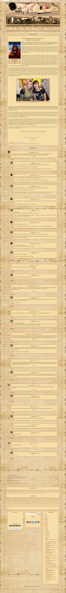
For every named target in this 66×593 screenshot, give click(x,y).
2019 (45, 519)
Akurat (8, 502)
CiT (18, 504)
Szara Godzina (53, 501)
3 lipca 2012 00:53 (37, 222)
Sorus (33, 506)
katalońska (44, 490)
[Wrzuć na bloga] (19, 142)
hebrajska (57, 492)
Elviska (31, 406)
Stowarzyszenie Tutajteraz (38, 506)
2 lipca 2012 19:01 (36, 265)
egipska (49, 492)
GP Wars (42, 504)
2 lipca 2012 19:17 (37, 286)
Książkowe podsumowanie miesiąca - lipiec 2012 (51, 540)
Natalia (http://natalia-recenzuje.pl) (31, 334)
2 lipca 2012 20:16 (37, 346)
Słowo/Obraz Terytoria (45, 506)
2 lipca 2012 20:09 (37, 186)
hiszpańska (30, 490)
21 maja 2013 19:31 (36, 443)
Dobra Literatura (22, 504)
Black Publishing (11, 500)
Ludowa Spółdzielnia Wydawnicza (43, 505)
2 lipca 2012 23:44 (37, 210)
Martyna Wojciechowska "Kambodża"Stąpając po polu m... (50, 563)
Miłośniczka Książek (31, 286)
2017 (45, 522)
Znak (23, 499)
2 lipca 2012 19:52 (37, 175)
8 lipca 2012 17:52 (36, 424)
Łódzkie (16, 502)
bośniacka (46, 492)
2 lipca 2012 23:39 (37, 199)
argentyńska (24, 492)
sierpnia (46, 536)
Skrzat (30, 506)
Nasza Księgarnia (48, 501)
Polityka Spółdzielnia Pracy (13, 506)
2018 (45, 521)
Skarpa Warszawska (34, 501)
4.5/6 (13, 143)
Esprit (30, 504)
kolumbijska (16, 492)
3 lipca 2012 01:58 (37, 232)
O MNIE (12, 28)
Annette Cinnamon (32, 385)
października (47, 533)
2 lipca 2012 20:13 (37, 321)
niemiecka (49, 490)
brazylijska (15, 491)
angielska (24, 490)
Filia (26, 499)
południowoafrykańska (22, 493)
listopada (46, 532)
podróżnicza (25, 143)
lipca (46, 537)
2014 (45, 526)
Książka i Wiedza (23, 505)
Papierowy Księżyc (27, 501)
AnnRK (32, 163)
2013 (45, 528)
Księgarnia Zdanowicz (32, 505)
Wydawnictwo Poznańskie (48, 500)
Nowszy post (9, 478)
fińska (40, 491)
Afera (55, 500)
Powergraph (19, 506)
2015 (45, 525)
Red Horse (27, 506)
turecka (34, 493)
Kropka (19, 505)
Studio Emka (43, 503)
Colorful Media (21, 501)
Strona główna (33, 478)
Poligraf (8, 506)
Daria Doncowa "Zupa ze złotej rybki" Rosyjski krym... (50, 556)
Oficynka (34, 502)
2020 (45, 518)
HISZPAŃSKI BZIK (41, 28)
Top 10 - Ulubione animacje (49, 554)
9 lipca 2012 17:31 (37, 432)
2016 (45, 523)
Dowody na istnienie (42, 502)
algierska (43, 492)
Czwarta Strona (24, 498)
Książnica (28, 505)
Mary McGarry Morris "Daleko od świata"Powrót (50, 561)
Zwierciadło (57, 503)
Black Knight (31, 152)
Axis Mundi (9, 504)
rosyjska (27, 491)
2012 (45, 529)
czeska (58, 490)
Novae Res (9, 503)
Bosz (12, 504)
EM (28, 504)
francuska (39, 490)
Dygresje (26, 504)
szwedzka (35, 490)
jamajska (14, 493)
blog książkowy (17, 143)
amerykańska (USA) (16, 490)
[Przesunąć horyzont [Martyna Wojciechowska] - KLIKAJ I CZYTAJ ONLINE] (33, 131)
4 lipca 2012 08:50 (37, 385)
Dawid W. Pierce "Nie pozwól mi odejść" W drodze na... (51, 558)
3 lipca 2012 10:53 (37, 243)
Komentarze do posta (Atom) (15, 480)
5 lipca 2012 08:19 (35, 406)
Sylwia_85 (31, 311)
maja (46, 582)
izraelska (11, 493)
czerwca (46, 580)
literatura (20, 143)
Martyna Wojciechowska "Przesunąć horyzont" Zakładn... (50, 577)
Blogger (40, 586)
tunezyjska (31, 493)
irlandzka (12, 492)
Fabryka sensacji (38, 504)
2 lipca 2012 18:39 (36, 152)
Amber (58, 499)
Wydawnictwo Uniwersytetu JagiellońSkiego (26, 503)
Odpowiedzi (12, 159)
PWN (42, 500)
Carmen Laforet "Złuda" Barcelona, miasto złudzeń (51, 568)
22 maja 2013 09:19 (37, 453)
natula (32, 360)
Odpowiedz (34, 156)
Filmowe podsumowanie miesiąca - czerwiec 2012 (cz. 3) (50, 570)
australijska (23, 491)
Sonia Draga (49, 498)
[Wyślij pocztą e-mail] (18, 142)
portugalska (35, 492)
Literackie (29, 499)
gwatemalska (53, 492)
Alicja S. (31, 443)
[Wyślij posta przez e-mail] (17, 142)
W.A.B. (17, 498)
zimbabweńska (41, 493)
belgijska (51, 491)
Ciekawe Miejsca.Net (41, 501)
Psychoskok (23, 506)
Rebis (15, 499)
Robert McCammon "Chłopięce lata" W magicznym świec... (51, 546)
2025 (45, 514)
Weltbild (56, 506)
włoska (19, 491)
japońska (34, 491)
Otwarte (23, 143)
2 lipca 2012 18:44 (37, 163)
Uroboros (13, 503)
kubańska (37, 491)
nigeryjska (17, 493)
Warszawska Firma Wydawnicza (50, 503)
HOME (8, 28)
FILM (35, 28)
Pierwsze (57, 505)
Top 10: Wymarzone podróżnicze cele (50, 541)
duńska (57, 491)
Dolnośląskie (17, 500)
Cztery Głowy (12, 502)
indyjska (47, 491)
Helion (31, 502)
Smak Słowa (40, 499)
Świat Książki (35, 499)
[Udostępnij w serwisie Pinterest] (22, 142)
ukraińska (37, 493)
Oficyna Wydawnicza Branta (51, 505)
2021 (45, 516)
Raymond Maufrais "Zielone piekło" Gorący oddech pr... (51, 548)
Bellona (23, 502)
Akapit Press (19, 502)
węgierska (39, 492)
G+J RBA (22, 500)
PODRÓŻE (24, 28)
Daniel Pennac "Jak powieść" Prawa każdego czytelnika (50, 552)
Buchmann (15, 504)
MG (37, 503)
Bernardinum (27, 502)
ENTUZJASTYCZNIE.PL (51, 28)
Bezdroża (37, 502)
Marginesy (9, 498)
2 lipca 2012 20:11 (37, 297)
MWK (58, 502)
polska (28, 143)
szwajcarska (27, 493)
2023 (45, 515)
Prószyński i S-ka (35, 498)
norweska (54, 490)
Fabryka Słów (33, 504)
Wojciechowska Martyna (35, 143)
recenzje (31, 143)
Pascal (35, 500)
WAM (53, 506)
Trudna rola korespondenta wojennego (50, 579)
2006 (12, 143)
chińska (54, 491)
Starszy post (57, 478)
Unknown (31, 265)
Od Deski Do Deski (52, 499)
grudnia (46, 530)
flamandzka (8, 492)
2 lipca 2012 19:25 (36, 311)
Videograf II (17, 503)
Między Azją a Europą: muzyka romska (51, 566)
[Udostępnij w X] (20, 142)
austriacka (28, 492)
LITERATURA (18, 28)
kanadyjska (10, 491)
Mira (39, 503)
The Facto (50, 506)
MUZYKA (30, 28)
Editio (47, 502)
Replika (38, 500)
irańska (8, 493)
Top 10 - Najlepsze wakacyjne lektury (50, 564)
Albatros (26, 500)
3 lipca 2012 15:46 (37, 252)
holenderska (43, 491)
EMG (35, 503)
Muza (42, 498)
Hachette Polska (57, 504)
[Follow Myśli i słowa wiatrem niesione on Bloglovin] (15, 529)
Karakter (16, 505)
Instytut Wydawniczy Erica (52, 502)
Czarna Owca (55, 498)
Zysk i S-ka (46, 499)
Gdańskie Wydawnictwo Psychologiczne (49, 504)
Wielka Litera (9, 499)
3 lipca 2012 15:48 (37, 372)
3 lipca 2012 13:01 (35, 360)
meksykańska (31, 492)
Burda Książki (15, 501)
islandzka (30, 491)
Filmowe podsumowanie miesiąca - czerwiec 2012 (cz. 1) (50, 575)
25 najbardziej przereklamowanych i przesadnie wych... (50, 550)
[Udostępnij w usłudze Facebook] (21, 142)
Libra (37, 505)
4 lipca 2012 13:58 (37, 396)
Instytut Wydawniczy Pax (11, 505)
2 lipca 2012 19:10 (37, 275)
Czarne (19, 499)
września (46, 535)
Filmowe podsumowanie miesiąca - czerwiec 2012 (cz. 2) (50, 573)
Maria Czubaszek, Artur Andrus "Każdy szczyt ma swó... (51, 543)
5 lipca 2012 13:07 (37, 416)
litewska (20, 492)
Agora (57, 501)
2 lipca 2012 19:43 (40, 334)
